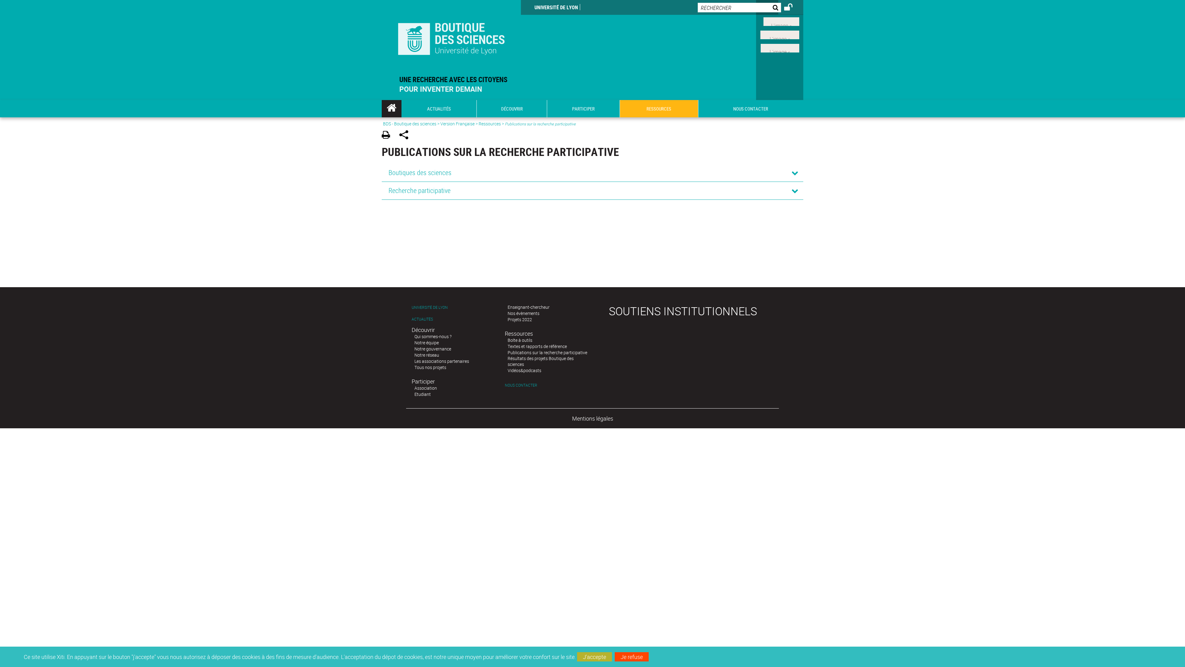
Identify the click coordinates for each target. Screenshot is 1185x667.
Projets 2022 (520, 319)
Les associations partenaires (441, 361)
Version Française (457, 124)
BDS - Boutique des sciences (409, 124)
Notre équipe (426, 343)
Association (425, 388)
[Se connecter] (792, 8)
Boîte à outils (520, 340)
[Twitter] (781, 21)
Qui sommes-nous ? (432, 336)
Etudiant (422, 394)
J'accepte (594, 657)
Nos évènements (523, 313)
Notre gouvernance (432, 349)
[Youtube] (779, 34)
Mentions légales (592, 418)
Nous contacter (521, 385)
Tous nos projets (430, 367)
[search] (739, 7)
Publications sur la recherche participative (547, 352)
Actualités (422, 319)
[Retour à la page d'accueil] (451, 37)
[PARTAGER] (406, 136)
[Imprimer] (388, 136)
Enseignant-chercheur (529, 307)
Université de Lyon (556, 7)
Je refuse (632, 657)
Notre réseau (426, 355)
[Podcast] (780, 47)
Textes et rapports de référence (537, 346)
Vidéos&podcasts (524, 370)
